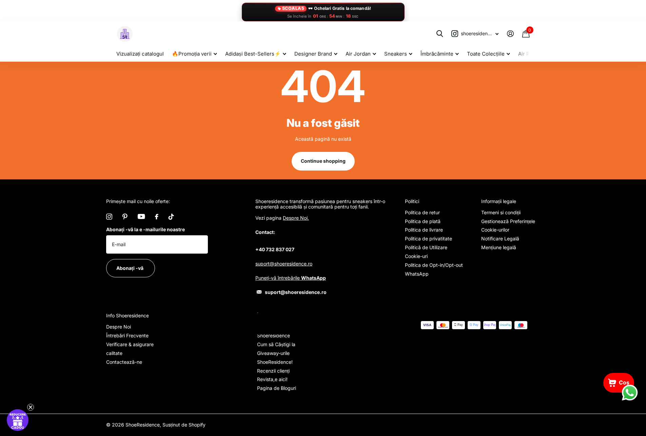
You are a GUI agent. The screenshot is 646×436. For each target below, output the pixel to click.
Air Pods (528, 54)
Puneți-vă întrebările (290, 278)
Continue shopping (323, 161)
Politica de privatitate (428, 238)
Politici (412, 201)
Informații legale (498, 201)
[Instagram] (109, 217)
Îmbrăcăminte (436, 54)
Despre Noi (118, 327)
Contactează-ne (124, 362)
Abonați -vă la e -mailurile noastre (145, 229)
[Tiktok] (171, 217)
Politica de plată (423, 221)
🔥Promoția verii (192, 54)
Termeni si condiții (501, 212)
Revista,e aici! (272, 379)
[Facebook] (156, 216)
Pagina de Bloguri (276, 388)
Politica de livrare (424, 230)
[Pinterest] (125, 217)
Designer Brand (313, 54)
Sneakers (395, 54)
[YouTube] (141, 216)
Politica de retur (422, 212)
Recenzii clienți (273, 371)
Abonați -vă (130, 268)
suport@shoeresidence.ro (283, 263)
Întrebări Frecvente (127, 335)
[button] (17, 420)
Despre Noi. (296, 218)
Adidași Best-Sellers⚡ (253, 54)
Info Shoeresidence (127, 315)
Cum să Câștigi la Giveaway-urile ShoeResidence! (276, 353)
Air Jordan (358, 54)
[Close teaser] (30, 407)
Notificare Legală (500, 238)
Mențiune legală (498, 247)
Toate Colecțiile (486, 54)
